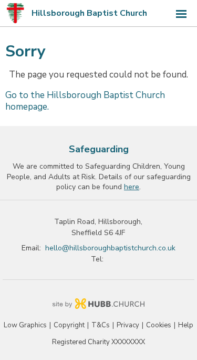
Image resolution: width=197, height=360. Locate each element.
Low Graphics (25, 325)
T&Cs (100, 325)
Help (185, 325)
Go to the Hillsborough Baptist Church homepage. (85, 101)
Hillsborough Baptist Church (89, 13)
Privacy (128, 325)
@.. (110, 248)
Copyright (69, 325)
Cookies (158, 325)
